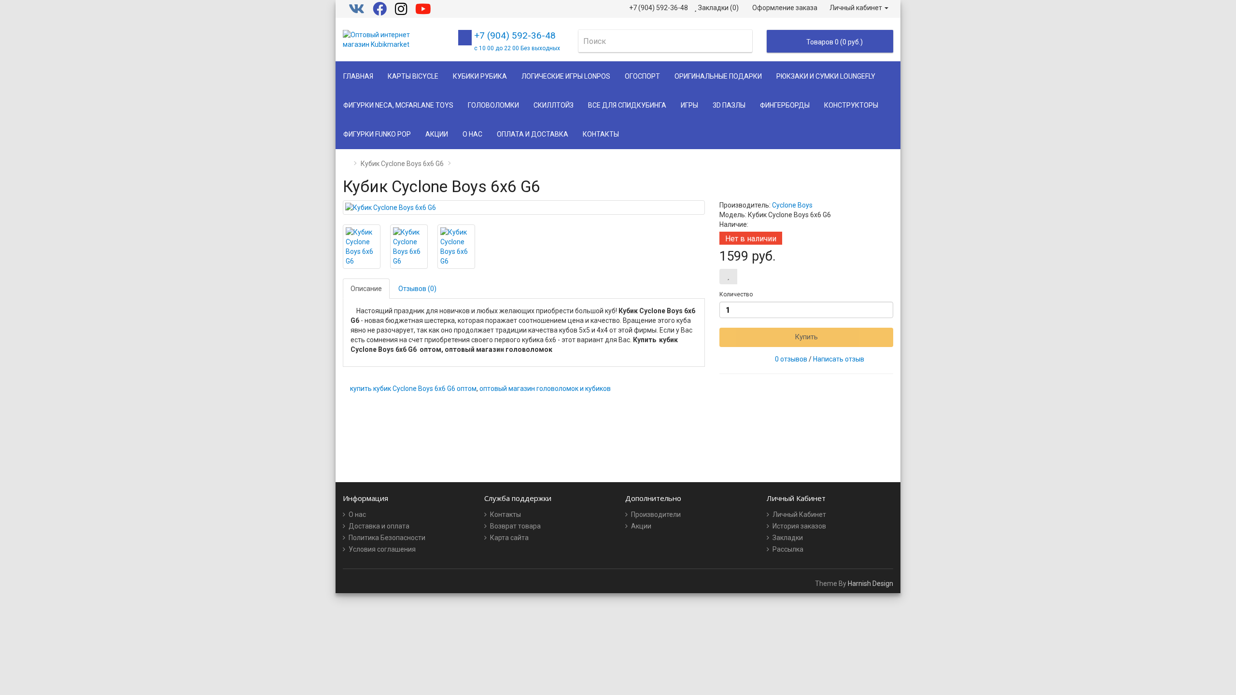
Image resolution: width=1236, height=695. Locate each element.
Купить (806, 337)
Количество (736, 294)
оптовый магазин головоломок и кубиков (545, 388)
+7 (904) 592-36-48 (517, 41)
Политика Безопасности (387, 538)
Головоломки (493, 105)
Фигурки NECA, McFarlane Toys (398, 105)
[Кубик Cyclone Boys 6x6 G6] (524, 207)
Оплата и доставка (532, 134)
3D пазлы (729, 105)
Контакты (601, 134)
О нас (472, 134)
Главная (358, 76)
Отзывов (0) (417, 288)
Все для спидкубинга (627, 105)
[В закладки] (728, 276)
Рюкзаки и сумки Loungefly (825, 76)
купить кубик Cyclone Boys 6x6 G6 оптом (413, 388)
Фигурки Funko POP (377, 134)
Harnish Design (870, 583)
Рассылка (787, 549)
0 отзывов (791, 359)
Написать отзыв (838, 359)
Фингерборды (785, 105)
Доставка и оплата (379, 526)
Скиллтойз (554, 105)
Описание (366, 288)
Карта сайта (509, 538)
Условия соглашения (382, 549)
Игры (689, 105)
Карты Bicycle (413, 76)
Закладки (787, 538)
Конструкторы (851, 105)
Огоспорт (642, 76)
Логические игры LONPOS (565, 76)
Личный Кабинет (799, 514)
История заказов (799, 526)
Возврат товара (515, 526)
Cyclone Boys (792, 205)
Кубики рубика (480, 76)
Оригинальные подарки (718, 76)
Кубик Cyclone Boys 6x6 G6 (402, 163)
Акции (436, 134)
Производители (656, 514)
